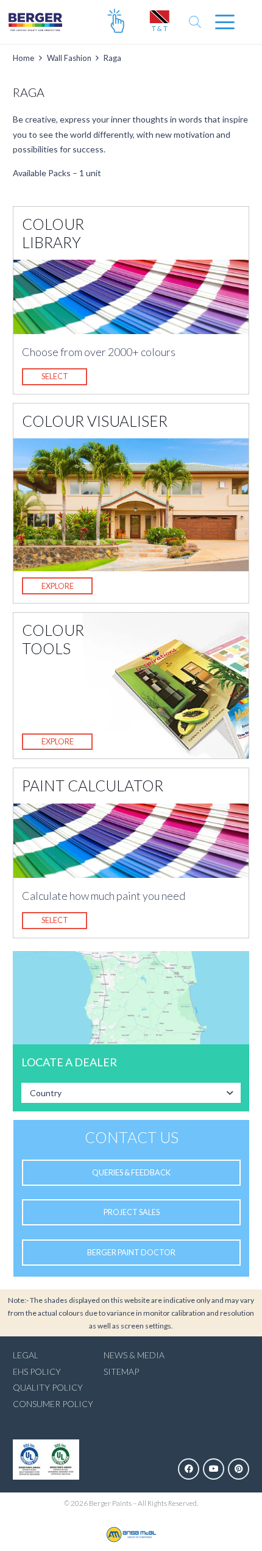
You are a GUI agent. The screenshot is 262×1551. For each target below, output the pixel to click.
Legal (25, 1355)
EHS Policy (37, 1371)
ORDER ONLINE (115, 21)
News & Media (134, 1355)
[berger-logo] (35, 22)
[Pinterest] (238, 1469)
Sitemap (121, 1371)
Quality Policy (48, 1387)
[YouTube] (213, 1469)
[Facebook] (188, 1469)
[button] (195, 22)
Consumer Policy (53, 1404)
